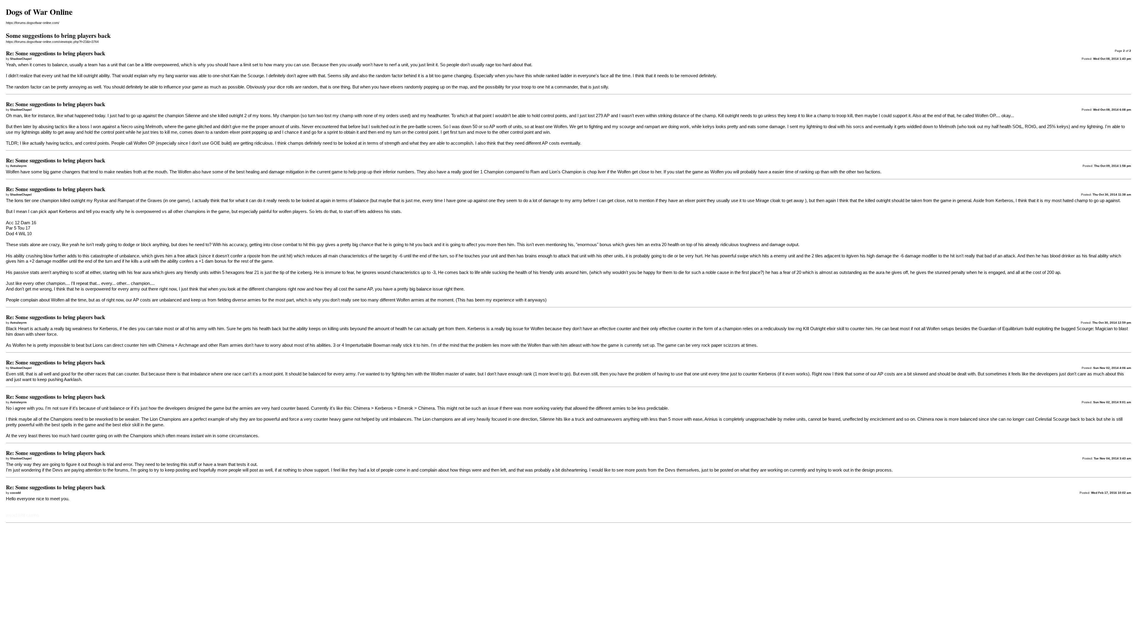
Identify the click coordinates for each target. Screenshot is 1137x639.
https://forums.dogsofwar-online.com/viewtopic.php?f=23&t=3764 (52, 41)
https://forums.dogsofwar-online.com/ (32, 23)
